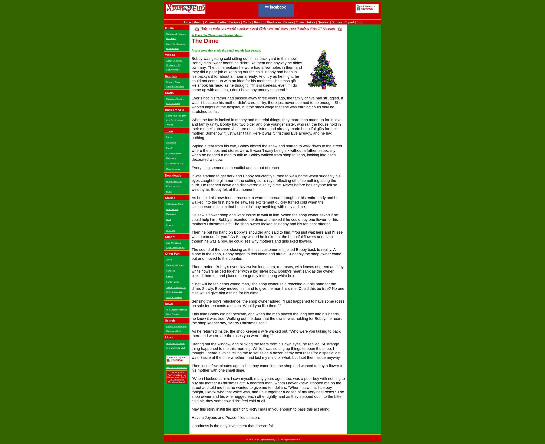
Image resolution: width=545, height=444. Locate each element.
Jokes (310, 22)
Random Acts (174, 109)
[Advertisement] (325, 10)
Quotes (323, 22)
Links (169, 337)
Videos (210, 22)
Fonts (169, 191)
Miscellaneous (173, 169)
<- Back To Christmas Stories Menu (217, 35)
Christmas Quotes (175, 265)
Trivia (300, 22)
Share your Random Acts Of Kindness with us (176, 120)
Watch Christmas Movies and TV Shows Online (174, 65)
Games (288, 22)
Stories (337, 22)
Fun (359, 22)
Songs (169, 137)
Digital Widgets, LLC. (270, 439)
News (169, 303)
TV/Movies (171, 142)
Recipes (234, 22)
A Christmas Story (174, 163)
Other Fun (172, 253)
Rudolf (169, 148)
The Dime (170, 230)
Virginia (169, 225)
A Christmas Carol (174, 204)
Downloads (173, 175)
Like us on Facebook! (176, 367)
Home (187, 22)
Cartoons (170, 271)
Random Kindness (267, 22)
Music (198, 22)
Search (170, 320)
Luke (168, 219)
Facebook (367, 8)
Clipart (349, 22)
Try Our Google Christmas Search (176, 380)
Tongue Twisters (174, 297)
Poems (169, 276)
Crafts (247, 22)
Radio (221, 22)
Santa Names (172, 282)
